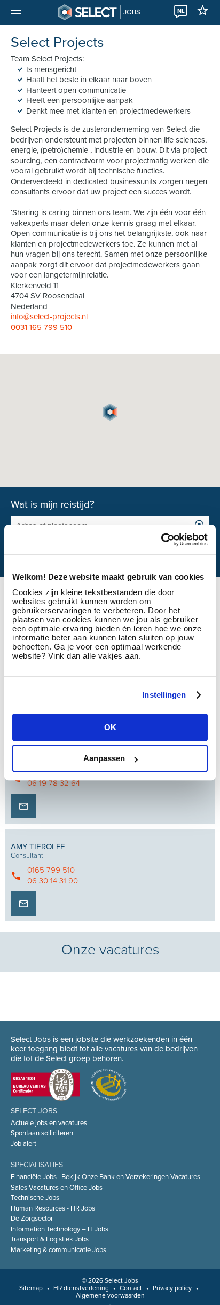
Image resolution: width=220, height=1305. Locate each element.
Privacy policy (172, 1288)
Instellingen (164, 694)
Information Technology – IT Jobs (59, 1229)
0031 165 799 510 (41, 327)
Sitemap (31, 1288)
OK (110, 727)
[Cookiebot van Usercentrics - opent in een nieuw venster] (161, 540)
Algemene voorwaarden (110, 1295)
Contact (131, 1288)
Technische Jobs (35, 1197)
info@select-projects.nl (49, 316)
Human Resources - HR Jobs (53, 1208)
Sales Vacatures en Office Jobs (57, 1187)
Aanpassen (104, 758)
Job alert (23, 1144)
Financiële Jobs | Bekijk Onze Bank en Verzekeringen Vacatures (105, 1177)
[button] (110, 412)
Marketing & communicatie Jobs (58, 1250)
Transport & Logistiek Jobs (50, 1239)
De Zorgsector (32, 1218)
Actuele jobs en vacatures (49, 1123)
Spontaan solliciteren (42, 1133)
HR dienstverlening (81, 1288)
